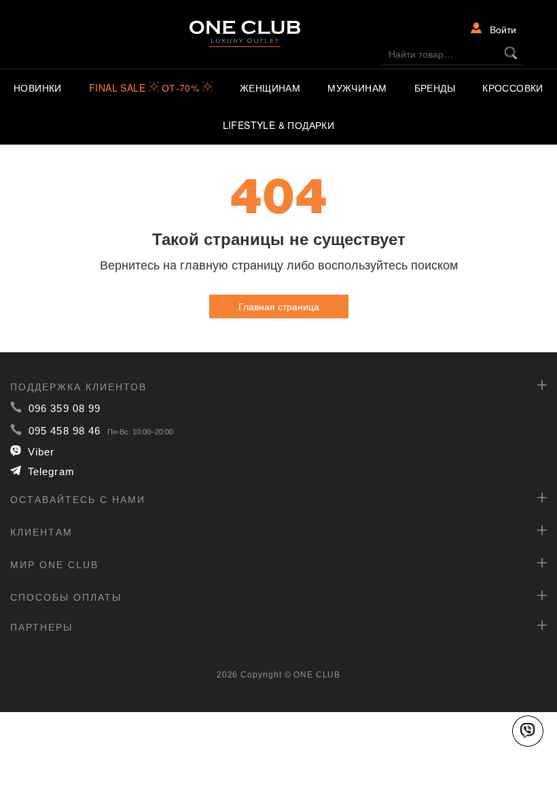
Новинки (38, 87)
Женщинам (270, 87)
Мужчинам (357, 87)
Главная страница (278, 306)
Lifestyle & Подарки (279, 125)
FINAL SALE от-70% (145, 87)
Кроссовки (512, 87)
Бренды (434, 87)
